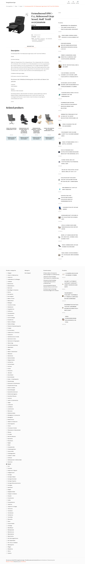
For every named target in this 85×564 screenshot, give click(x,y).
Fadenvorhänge (11, 324)
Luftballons (10, 406)
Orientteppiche (11, 423)
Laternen (10, 398)
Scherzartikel (11, 451)
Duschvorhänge (11, 317)
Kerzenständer (11, 377)
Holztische (10, 370)
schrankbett (41, 39)
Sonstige (10, 474)
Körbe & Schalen (11, 387)
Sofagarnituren (11, 472)
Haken (9, 349)
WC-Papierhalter (11, 540)
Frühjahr (9, 328)
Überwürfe (10, 519)
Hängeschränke (11, 360)
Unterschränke (11, 523)
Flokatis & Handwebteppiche (14, 326)
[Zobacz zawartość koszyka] (77, 2)
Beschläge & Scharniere (13, 290)
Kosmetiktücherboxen (13, 392)
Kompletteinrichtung (12, 385)
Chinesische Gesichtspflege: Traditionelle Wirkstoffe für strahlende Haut (49, 282)
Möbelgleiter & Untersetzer (14, 415)
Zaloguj (73, 3)
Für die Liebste (11, 330)
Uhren (9, 521)
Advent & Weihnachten (13, 275)
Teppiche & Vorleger (12, 506)
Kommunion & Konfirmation (14, 383)
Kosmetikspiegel (11, 389)
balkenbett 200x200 (40, 38)
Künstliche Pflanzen (12, 396)
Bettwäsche (10, 294)
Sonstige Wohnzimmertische (14, 483)
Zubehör (10, 553)
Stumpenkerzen (11, 502)
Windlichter (10, 549)
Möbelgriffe (10, 417)
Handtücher (10, 355)
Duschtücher (11, 315)
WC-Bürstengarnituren (13, 538)
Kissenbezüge (11, 381)
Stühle (9, 500)
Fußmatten (10, 334)
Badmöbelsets (11, 285)
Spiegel (9, 489)
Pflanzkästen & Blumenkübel (14, 430)
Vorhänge (10, 525)
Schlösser (10, 457)
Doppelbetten (11, 309)
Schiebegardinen (11, 453)
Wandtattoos (11, 532)
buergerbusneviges (11, 2)
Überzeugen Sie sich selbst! (40, 28)
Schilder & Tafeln (11, 455)
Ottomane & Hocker (12, 428)
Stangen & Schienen (12, 493)
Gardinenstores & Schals (13, 336)
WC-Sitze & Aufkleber (13, 542)
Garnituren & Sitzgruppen (13, 341)
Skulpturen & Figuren (12, 470)
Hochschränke (11, 364)
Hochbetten (10, 362)
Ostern (9, 426)
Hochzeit (10, 366)
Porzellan (10, 434)
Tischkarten (10, 515)
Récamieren (10, 440)
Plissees (9, 432)
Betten (9, 292)
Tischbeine (10, 510)
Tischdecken (10, 513)
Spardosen (10, 487)
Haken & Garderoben (12, 351)
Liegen (9, 402)
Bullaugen (10, 302)
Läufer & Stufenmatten (13, 400)
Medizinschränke (11, 413)
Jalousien (10, 372)
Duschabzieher (11, 313)
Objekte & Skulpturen (12, 421)
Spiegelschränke (11, 491)
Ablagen (9, 273)
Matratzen (10, 411)
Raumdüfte (10, 438)
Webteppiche (11, 544)
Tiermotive (10, 508)
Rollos (9, 445)
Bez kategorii (11, 296)
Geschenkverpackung (13, 345)
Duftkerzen (10, 311)
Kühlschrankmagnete (12, 394)
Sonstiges (10, 485)
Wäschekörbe (11, 534)
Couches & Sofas (11, 305)
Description (30, 46)
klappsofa (34, 39)
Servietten (10, 462)
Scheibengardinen (12, 449)
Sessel (38, 36)
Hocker (9, 368)
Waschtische (11, 536)
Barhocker (10, 288)
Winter (9, 551)
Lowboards (10, 404)
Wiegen (9, 547)
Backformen (10, 283)
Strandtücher (11, 498)
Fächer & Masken (11, 322)
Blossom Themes (10, 561)
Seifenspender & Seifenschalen (15, 459)
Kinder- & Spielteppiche (13, 379)
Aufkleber (10, 281)
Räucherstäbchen (12, 436)
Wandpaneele (11, 530)
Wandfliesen (10, 527)
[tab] (30, 46)
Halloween (10, 353)
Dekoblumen (10, 307)
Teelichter (10, 504)
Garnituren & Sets (12, 338)
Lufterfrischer (11, 409)
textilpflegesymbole (37, 41)
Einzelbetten (10, 319)
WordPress (23, 561)
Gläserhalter (10, 347)
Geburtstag (10, 343)
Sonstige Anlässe (11, 476)
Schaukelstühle (11, 447)
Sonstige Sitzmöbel (12, 479)
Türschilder (10, 517)
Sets (9, 466)
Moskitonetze (11, 419)
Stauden (10, 496)
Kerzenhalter (10, 375)
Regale (9, 443)
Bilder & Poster (11, 298)
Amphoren (10, 277)
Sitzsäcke (10, 468)
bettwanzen (49, 38)
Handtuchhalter (11, 358)
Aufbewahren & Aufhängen (14, 279)
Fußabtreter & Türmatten (13, 332)
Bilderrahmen (11, 300)
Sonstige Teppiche (12, 481)
